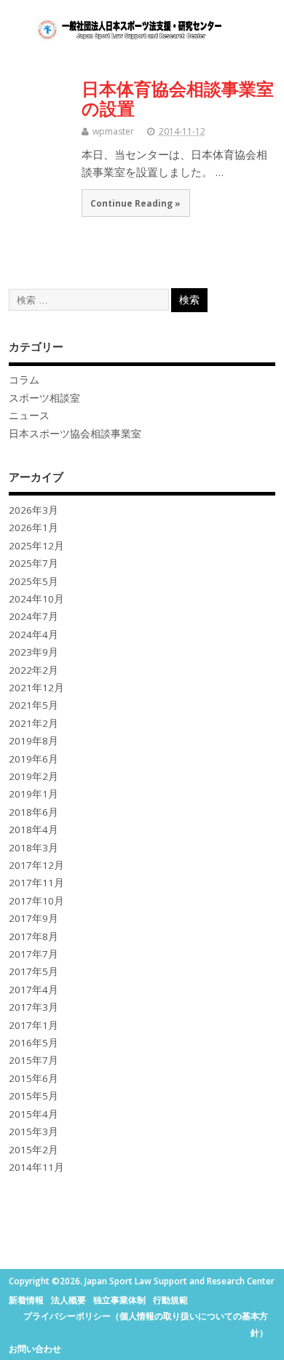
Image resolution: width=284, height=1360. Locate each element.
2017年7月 (33, 954)
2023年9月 (33, 652)
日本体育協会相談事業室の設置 (178, 97)
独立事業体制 (119, 1300)
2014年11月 (36, 1167)
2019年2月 (33, 776)
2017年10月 (36, 900)
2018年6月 (33, 812)
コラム (24, 379)
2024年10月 (36, 598)
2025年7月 (33, 563)
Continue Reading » (135, 203)
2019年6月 (33, 759)
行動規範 (170, 1300)
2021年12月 (36, 687)
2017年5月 (33, 971)
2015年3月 (33, 1131)
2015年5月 (33, 1095)
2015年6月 (33, 1078)
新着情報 (26, 1300)
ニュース (29, 415)
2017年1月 (33, 1025)
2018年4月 (33, 829)
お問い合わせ (35, 1349)
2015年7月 (33, 1060)
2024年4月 (33, 634)
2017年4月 (33, 989)
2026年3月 (33, 510)
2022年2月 (33, 670)
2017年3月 (33, 1007)
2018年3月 (33, 847)
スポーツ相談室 (44, 398)
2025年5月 (33, 581)
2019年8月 (33, 740)
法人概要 (68, 1300)
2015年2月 (33, 1149)
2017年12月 (36, 865)
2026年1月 (33, 527)
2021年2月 (33, 723)
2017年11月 (36, 882)
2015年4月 (33, 1114)
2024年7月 (33, 616)
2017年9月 (33, 918)
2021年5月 (33, 705)
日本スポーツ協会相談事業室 (75, 433)
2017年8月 (33, 936)
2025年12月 (36, 545)
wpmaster (113, 131)
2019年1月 (33, 793)
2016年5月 (33, 1042)
